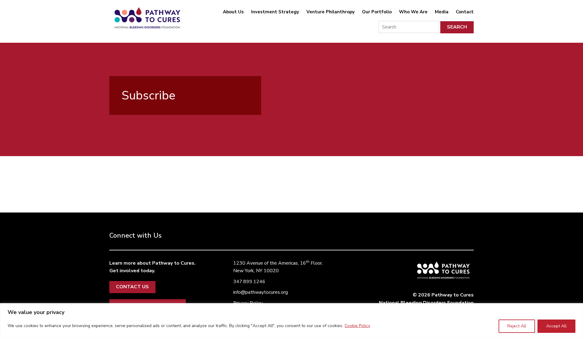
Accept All (556, 326)
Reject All (516, 326)
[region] (291, 320)
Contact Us (132, 286)
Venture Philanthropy (330, 12)
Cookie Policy (357, 326)
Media (441, 12)
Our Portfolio (377, 12)
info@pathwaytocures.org (260, 292)
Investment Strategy (275, 12)
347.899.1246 (249, 281)
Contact (465, 12)
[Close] (576, 308)
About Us (233, 12)
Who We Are (413, 12)
